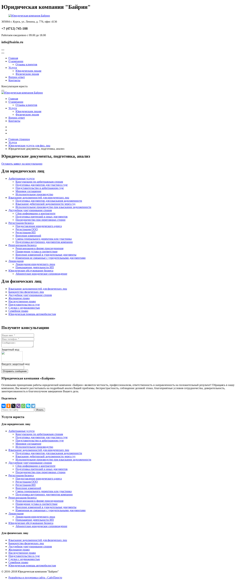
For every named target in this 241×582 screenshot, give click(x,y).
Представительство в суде (24, 304)
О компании (15, 61)
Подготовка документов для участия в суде (42, 184)
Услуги (12, 67)
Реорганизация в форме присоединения (39, 248)
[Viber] (18, 406)
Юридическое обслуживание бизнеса (30, 270)
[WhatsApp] (23, 406)
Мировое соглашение (28, 191)
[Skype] (28, 406)
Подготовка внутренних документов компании (44, 241)
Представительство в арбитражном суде (40, 188)
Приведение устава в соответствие (37, 251)
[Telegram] (33, 406)
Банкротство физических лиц (26, 291)
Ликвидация (15, 261)
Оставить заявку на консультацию (21, 163)
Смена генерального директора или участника (44, 238)
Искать (40, 410)
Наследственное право (22, 301)
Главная (13, 58)
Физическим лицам (27, 73)
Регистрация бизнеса (21, 222)
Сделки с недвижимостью (24, 307)
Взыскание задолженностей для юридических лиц (38, 197)
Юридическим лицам (28, 70)
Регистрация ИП (26, 232)
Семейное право (18, 310)
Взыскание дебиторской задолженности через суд (45, 203)
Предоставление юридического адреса (39, 226)
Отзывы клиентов (26, 64)
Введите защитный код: (15, 363)
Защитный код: (10, 349)
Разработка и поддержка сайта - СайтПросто (35, 577)
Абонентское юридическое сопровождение (41, 273)
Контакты (14, 80)
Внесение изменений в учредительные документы (46, 254)
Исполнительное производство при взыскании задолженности (53, 207)
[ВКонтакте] (3, 406)
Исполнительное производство (34, 194)
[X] (13, 406)
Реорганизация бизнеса (22, 245)
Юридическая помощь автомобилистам (32, 314)
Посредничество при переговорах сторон (40, 219)
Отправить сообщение (15, 371)
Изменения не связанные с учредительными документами (51, 257)
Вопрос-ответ (16, 77)
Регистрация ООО (27, 229)
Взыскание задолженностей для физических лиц (37, 288)
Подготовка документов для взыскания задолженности (49, 200)
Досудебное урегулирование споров (30, 210)
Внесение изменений (28, 235)
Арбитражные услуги (21, 178)
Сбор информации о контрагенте (35, 213)
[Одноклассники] (8, 406)
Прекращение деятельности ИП (35, 267)
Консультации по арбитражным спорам (39, 181)
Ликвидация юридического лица (35, 264)
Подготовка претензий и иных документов (42, 216)
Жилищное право (19, 298)
